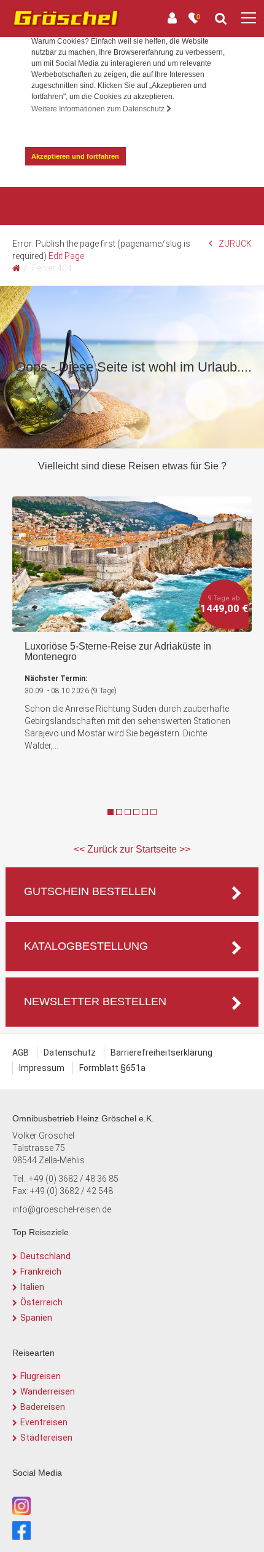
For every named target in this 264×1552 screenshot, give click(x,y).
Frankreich (40, 1271)
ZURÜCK (235, 244)
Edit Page (66, 256)
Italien (32, 1287)
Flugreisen (40, 1376)
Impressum (41, 1068)
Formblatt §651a (112, 1068)
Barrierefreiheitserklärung (161, 1052)
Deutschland (45, 1256)
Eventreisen (44, 1422)
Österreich (41, 1302)
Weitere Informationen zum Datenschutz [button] (98, 109)
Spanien (36, 1318)
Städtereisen (46, 1438)
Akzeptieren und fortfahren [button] (75, 156)
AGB (20, 1052)
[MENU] (248, 18)
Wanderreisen (47, 1391)
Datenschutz (70, 1052)
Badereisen (42, 1407)
